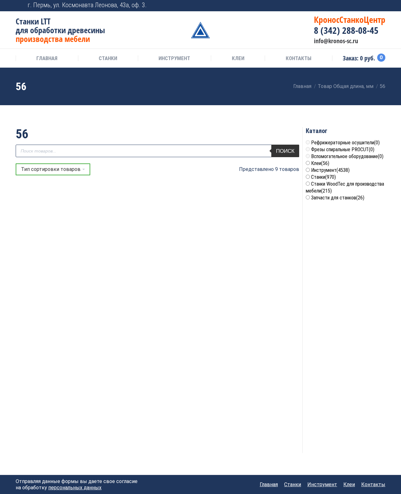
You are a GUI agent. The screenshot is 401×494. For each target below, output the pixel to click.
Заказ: (363, 58)
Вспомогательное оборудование (347, 156)
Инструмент (330, 170)
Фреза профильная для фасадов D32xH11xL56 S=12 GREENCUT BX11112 (121, 342)
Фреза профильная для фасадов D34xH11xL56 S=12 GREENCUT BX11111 (193, 342)
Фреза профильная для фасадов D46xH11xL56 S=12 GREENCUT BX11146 (49, 431)
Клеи (320, 163)
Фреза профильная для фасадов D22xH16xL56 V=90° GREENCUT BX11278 (265, 254)
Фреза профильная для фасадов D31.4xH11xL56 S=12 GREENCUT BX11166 (50, 342)
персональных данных (75, 488)
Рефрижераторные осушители (345, 143)
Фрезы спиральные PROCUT (342, 149)
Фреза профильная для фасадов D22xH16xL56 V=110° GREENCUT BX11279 (121, 254)
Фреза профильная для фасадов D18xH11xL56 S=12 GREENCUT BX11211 (49, 254)
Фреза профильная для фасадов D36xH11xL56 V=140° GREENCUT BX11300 (265, 342)
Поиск (285, 151)
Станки (323, 177)
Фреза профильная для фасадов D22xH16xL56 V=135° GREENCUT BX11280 (193, 254)
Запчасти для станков (337, 198)
